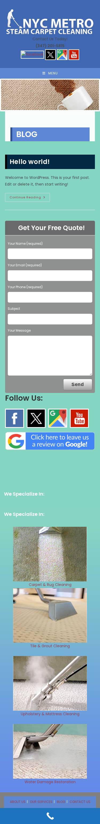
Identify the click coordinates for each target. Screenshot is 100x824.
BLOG (61, 801)
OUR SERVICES (41, 801)
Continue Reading (30, 198)
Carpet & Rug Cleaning (50, 584)
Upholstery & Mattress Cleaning (50, 714)
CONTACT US (80, 801)
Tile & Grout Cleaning (50, 646)
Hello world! (30, 161)
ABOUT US (18, 801)
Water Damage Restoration (50, 782)
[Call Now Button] (50, 816)
